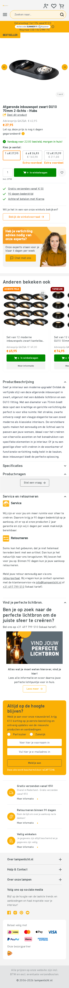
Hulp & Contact (17, 869)
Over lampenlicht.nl (20, 859)
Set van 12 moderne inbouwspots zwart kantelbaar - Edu (26, 339)
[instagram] (15, 912)
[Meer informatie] (52, 26)
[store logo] (5, 5)
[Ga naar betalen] (65, 67)
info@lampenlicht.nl (48, 582)
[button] (34, 26)
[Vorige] (4, 67)
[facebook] (9, 912)
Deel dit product (17, 115)
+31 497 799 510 (13, 586)
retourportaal (11, 578)
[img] (34, 67)
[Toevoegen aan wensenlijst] (62, 172)
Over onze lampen (19, 879)
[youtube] (27, 912)
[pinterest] (21, 912)
